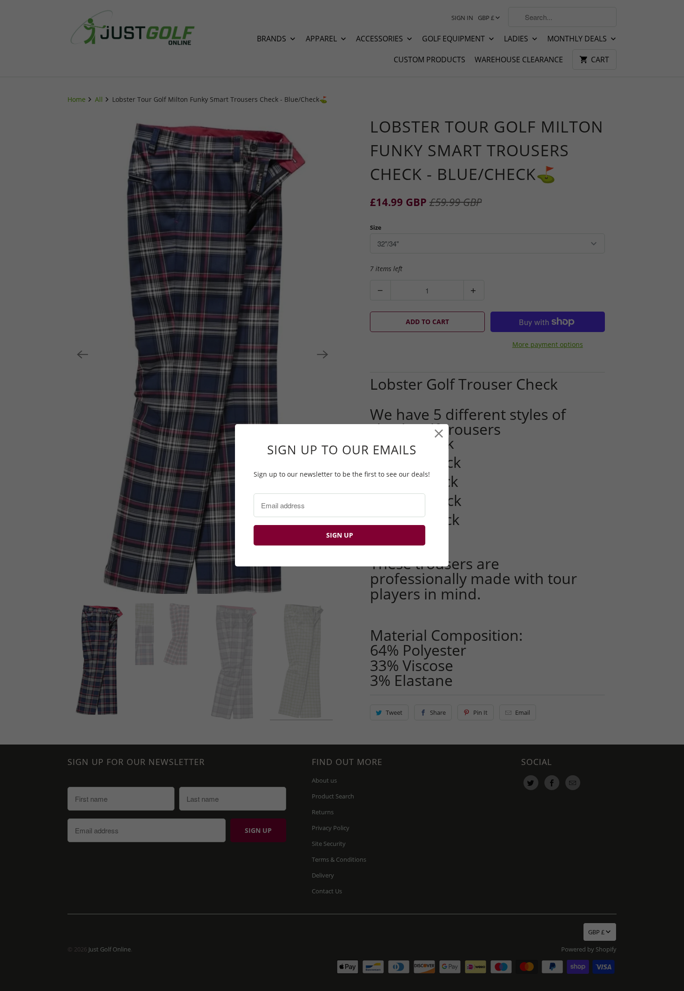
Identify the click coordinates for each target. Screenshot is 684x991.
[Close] (439, 434)
